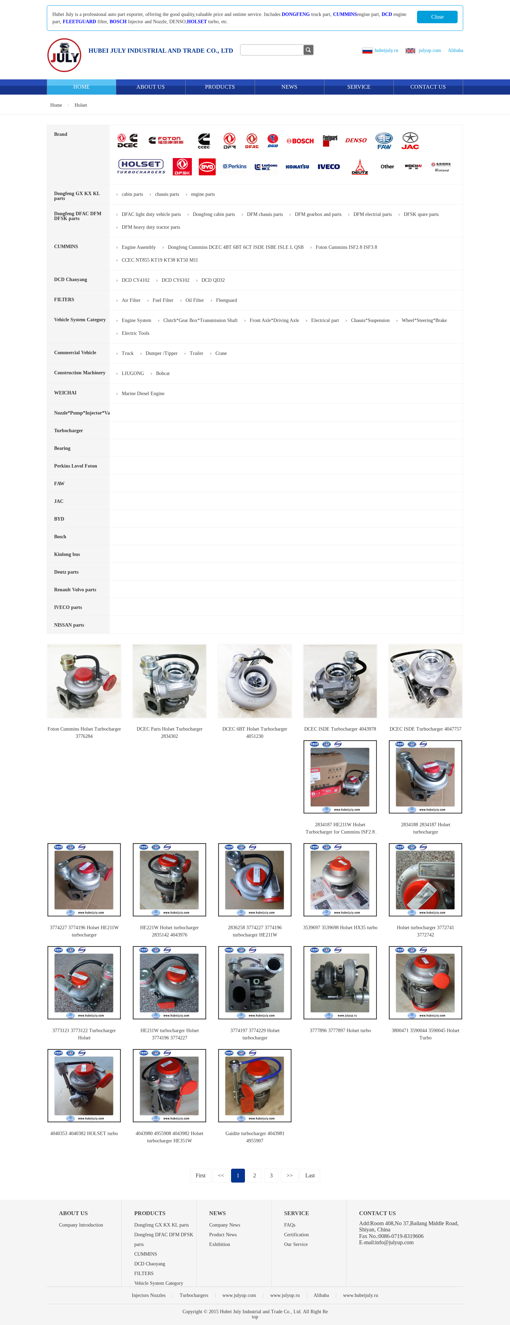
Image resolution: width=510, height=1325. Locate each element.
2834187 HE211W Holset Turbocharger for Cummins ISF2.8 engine (340, 832)
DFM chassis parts (265, 214)
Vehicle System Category (80, 319)
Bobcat (163, 373)
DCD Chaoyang (70, 279)
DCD (387, 14)
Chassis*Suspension (370, 320)
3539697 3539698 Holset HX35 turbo (340, 927)
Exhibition (219, 1244)
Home (81, 87)
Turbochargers (194, 1295)
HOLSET (197, 21)
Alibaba (455, 50)
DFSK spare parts (421, 214)
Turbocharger (68, 430)
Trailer (196, 353)
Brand (60, 134)
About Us (150, 87)
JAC (58, 501)
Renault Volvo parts (75, 589)
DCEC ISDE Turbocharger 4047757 (425, 729)
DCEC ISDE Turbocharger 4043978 (340, 729)
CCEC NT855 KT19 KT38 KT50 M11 (160, 260)
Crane (221, 353)
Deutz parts (66, 572)
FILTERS (64, 299)
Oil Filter (195, 300)
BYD (59, 519)
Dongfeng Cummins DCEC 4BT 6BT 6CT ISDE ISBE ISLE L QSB (236, 247)
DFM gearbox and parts (318, 214)
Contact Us (428, 87)
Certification (296, 1234)
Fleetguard (226, 300)
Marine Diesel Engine (143, 393)
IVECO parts (68, 607)
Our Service (296, 1244)
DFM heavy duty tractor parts (151, 227)
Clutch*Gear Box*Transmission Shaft (200, 320)
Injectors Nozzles (148, 1295)
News (289, 87)
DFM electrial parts (373, 214)
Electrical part (325, 320)
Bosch (60, 536)
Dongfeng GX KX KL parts (77, 196)
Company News (224, 1225)
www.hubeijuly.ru (360, 1295)
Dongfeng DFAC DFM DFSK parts (77, 216)
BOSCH (118, 21)
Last (310, 1175)
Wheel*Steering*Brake (424, 320)
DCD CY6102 (175, 280)
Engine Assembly (139, 247)
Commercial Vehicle (75, 352)
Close (437, 17)
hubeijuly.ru (386, 50)
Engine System (136, 320)
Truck (128, 353)
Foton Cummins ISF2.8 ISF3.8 (346, 247)
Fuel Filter (163, 300)
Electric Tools (135, 333)
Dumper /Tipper (162, 353)
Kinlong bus (67, 554)
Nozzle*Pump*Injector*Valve (85, 413)
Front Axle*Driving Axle (274, 320)
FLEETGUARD (79, 21)
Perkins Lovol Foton (75, 466)
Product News (223, 1234)
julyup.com (429, 50)
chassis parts (167, 194)
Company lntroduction (81, 1225)
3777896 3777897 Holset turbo (340, 1030)
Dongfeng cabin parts (214, 214)
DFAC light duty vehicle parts (151, 214)
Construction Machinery (79, 372)
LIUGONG (133, 373)
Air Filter (131, 300)
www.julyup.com (239, 1295)
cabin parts (132, 194)
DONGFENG (296, 14)
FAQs (289, 1225)
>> (290, 1175)
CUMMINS (345, 14)
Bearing (62, 448)
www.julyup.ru (285, 1295)
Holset (81, 105)
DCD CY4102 (136, 280)
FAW (59, 483)
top (255, 1316)
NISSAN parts (69, 625)
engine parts (203, 194)
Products (220, 87)
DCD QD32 (213, 280)
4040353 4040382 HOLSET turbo (84, 1133)
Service (359, 87)
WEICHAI (65, 392)
